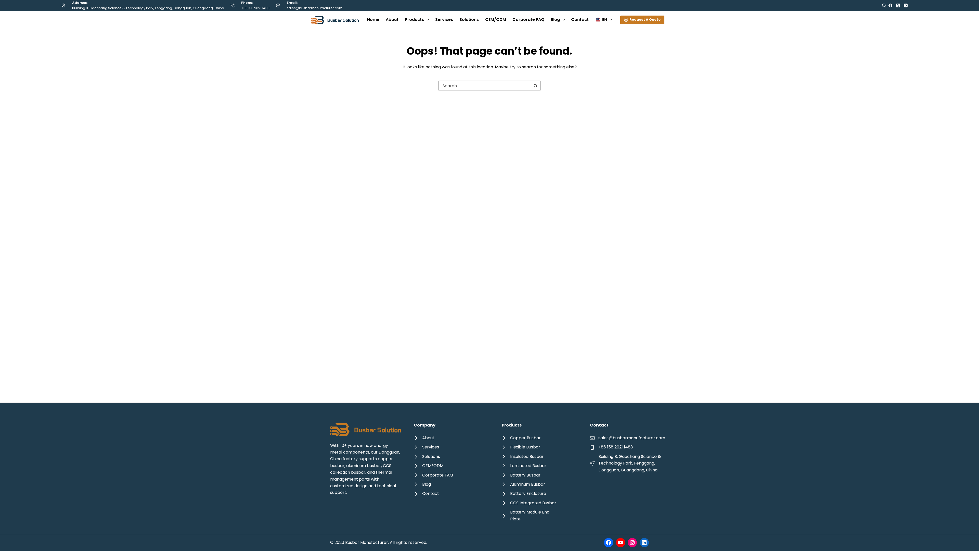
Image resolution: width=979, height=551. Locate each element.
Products (414, 19)
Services (444, 19)
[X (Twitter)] (898, 5)
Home (373, 19)
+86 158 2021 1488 (255, 8)
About (392, 19)
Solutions (469, 19)
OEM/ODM (495, 19)
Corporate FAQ (528, 19)
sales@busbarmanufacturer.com (314, 8)
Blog (555, 19)
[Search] (884, 5)
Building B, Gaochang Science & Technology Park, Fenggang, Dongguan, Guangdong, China (148, 8)
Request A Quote (645, 19)
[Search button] (535, 86)
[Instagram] (906, 5)
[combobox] (485, 86)
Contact (580, 19)
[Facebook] (890, 5)
